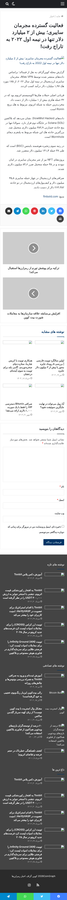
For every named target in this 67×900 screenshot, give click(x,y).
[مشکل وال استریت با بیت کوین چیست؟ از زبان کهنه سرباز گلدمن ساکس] (54, 713)
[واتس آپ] (25, 211)
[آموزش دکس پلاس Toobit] (54, 579)
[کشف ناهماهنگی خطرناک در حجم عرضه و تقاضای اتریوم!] (54, 755)
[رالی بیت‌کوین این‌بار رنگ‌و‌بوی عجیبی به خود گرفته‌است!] (54, 697)
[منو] (62, 3)
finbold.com (50, 196)
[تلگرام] (17, 211)
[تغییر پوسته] (13, 3)
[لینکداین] (43, 211)
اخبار (52, 16)
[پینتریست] (34, 211)
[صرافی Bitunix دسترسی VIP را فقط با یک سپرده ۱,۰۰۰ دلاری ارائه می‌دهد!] (17, 392)
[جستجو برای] (7, 3)
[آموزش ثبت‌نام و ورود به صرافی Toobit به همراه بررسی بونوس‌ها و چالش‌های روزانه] (54, 680)
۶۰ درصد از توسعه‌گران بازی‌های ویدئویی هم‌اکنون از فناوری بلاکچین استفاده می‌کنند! (24, 729)
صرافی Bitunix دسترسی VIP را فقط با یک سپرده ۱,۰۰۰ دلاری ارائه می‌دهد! (18, 407)
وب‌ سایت (59, 513)
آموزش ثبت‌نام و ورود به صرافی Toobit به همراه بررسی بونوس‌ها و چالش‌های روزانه (23, 679)
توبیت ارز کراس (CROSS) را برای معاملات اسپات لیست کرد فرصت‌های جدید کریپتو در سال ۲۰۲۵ (23, 628)
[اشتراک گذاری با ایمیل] (8, 211)
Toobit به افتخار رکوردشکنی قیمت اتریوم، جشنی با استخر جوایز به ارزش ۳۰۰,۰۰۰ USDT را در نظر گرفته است (22, 594)
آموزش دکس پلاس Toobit (28, 574)
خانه (58, 16)
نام (61, 486)
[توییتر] (51, 211)
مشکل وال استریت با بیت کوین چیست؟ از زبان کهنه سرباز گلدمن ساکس (24, 712)
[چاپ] (60, 218)
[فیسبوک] (60, 211)
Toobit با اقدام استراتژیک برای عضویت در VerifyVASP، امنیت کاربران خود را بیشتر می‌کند (25, 611)
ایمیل (60, 499)
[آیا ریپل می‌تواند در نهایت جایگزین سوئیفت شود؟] (49, 392)
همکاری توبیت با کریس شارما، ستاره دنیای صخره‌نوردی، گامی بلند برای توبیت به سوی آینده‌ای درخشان (17, 367)
